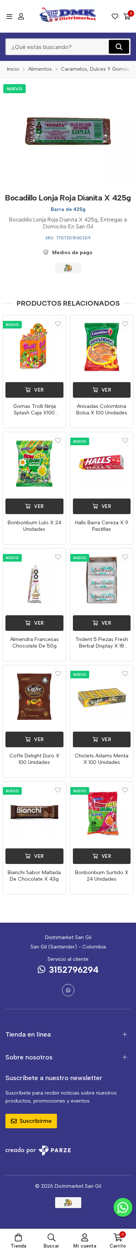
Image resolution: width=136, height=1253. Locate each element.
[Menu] (9, 16)
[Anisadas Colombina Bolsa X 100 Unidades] (101, 347)
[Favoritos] (115, 16)
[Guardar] (58, 323)
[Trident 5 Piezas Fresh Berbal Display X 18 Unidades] (101, 580)
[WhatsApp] (68, 990)
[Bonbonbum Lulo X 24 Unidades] (34, 463)
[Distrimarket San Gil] (68, 16)
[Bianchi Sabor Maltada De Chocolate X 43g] (34, 813)
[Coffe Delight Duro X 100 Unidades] (34, 696)
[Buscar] (119, 47)
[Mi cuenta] (21, 16)
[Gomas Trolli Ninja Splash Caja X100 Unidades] (34, 347)
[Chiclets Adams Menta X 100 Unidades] (101, 696)
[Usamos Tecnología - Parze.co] (38, 1150)
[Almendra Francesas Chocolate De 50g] (34, 580)
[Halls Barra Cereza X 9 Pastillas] (101, 463)
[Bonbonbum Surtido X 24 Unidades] (101, 813)
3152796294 (74, 969)
